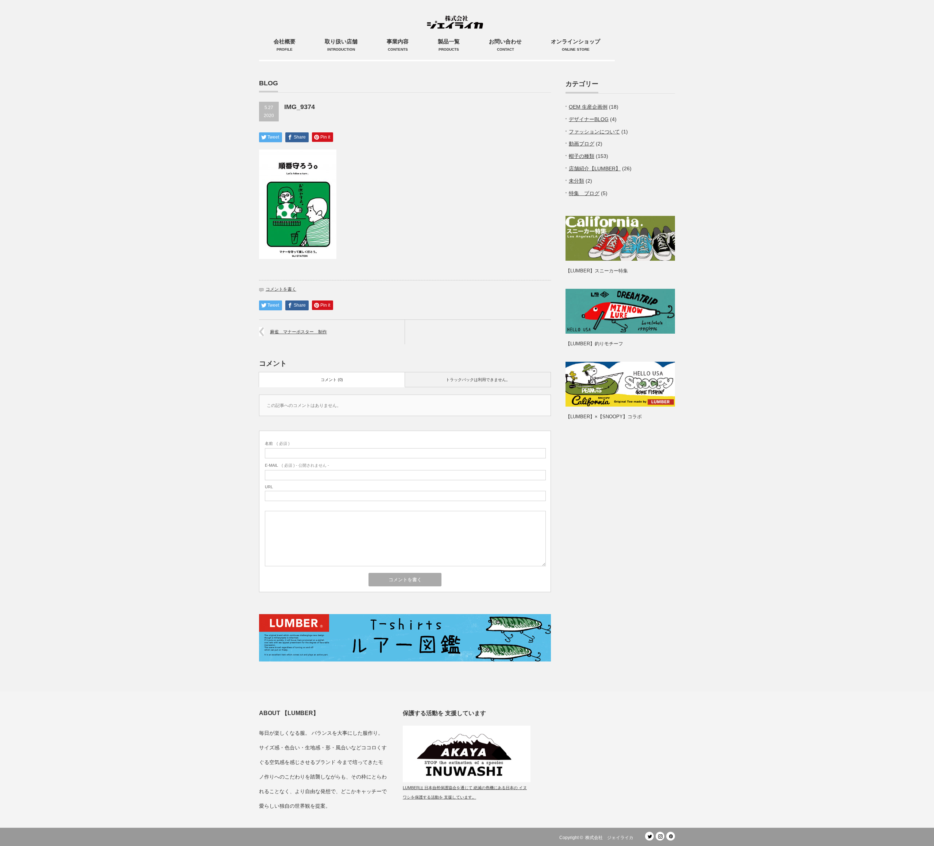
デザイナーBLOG (589, 119)
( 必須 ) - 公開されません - (297, 465)
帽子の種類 (581, 156)
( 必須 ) (277, 443)
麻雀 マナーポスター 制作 (298, 331)
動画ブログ (581, 144)
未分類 (576, 181)
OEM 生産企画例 (588, 107)
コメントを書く (281, 289)
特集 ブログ (584, 193)
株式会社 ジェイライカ (611, 837)
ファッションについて (594, 132)
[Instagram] (660, 836)
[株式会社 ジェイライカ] (456, 14)
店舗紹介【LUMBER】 (595, 168)
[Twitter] (649, 836)
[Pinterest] (670, 836)
